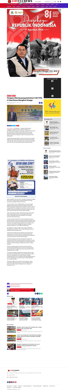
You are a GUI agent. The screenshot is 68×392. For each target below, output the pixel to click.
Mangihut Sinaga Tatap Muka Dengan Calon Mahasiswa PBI (54, 133)
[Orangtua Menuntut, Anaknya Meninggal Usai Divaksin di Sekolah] (12, 313)
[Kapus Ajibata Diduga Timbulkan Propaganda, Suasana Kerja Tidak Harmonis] (24, 313)
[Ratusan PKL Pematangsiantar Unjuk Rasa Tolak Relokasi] (24, 301)
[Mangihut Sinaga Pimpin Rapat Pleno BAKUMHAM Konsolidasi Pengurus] (47, 143)
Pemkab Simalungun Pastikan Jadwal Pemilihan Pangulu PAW (12, 307)
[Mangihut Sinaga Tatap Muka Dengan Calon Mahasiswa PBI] (47, 133)
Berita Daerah (9, 95)
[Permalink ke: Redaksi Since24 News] (8, 103)
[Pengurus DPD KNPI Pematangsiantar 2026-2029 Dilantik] (37, 301)
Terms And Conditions (16, 387)
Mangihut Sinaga (29, 283)
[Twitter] (38, 293)
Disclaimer (9, 387)
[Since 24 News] (20, 1)
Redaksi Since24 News (12, 102)
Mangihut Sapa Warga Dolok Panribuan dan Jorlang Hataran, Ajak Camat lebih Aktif (29, 327)
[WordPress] (14, 382)
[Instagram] (16, 382)
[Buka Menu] (60, 1)
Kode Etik (20, 386)
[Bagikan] (42, 103)
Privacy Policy (9, 386)
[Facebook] (35, 293)
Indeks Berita (45, 386)
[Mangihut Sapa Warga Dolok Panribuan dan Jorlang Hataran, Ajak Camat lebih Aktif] (11, 329)
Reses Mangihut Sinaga (16, 286)
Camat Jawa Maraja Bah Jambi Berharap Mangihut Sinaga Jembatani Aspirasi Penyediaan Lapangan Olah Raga (29, 336)
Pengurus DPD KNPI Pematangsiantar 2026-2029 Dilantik (37, 307)
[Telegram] (40, 293)
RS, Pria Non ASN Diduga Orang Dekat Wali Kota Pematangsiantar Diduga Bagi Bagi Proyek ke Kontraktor (36, 319)
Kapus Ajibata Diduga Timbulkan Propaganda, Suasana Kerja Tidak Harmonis (23, 319)
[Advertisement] (25, 85)
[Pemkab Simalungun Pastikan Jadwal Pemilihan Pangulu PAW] (12, 301)
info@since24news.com (13, 377)
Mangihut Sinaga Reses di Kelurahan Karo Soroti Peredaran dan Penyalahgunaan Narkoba (28, 345)
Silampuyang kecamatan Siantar (14, 284)
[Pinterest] (12, 382)
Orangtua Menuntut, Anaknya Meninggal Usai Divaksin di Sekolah (11, 318)
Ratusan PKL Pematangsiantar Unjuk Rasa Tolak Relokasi (24, 307)
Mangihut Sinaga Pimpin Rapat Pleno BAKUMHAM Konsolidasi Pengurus (54, 143)
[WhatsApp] (42, 293)
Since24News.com (11, 128)
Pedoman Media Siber (27, 386)
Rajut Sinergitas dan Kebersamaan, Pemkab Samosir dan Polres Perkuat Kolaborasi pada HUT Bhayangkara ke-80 (54, 128)
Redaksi (15, 386)
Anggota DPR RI (13, 283)
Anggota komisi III (21, 283)
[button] (55, 1)
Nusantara (13, 95)
